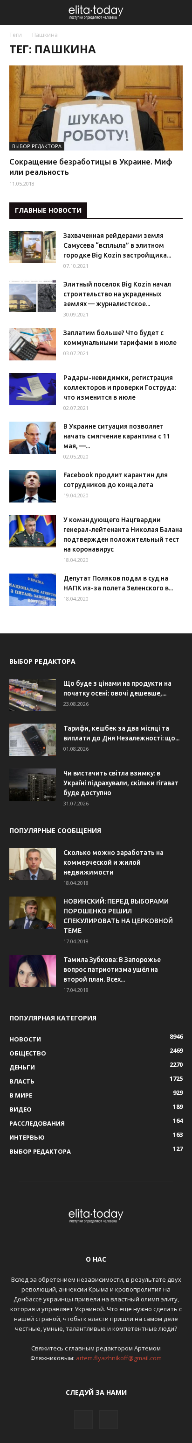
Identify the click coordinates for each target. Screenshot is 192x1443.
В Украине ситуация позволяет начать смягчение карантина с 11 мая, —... (116, 436)
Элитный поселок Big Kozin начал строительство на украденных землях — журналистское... (117, 294)
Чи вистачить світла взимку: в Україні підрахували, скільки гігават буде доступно (120, 783)
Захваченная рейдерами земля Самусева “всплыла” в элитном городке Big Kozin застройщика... (117, 245)
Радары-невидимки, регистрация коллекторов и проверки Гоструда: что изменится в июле (119, 387)
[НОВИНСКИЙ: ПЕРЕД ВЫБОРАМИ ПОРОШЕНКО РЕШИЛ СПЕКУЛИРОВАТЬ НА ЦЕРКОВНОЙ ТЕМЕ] (32, 913)
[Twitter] (108, 1419)
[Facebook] (83, 1419)
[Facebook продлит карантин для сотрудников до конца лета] (32, 486)
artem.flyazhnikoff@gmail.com (119, 1358)
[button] (179, 12)
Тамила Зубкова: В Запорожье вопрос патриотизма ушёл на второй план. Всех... (112, 969)
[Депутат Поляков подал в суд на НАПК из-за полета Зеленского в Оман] (32, 590)
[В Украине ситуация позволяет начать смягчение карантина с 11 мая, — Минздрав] (32, 438)
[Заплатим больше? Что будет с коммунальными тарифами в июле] (32, 344)
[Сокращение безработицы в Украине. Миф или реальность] (96, 108)
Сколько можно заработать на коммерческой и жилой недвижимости (113, 862)
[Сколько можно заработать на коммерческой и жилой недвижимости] (32, 864)
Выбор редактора (37, 146)
